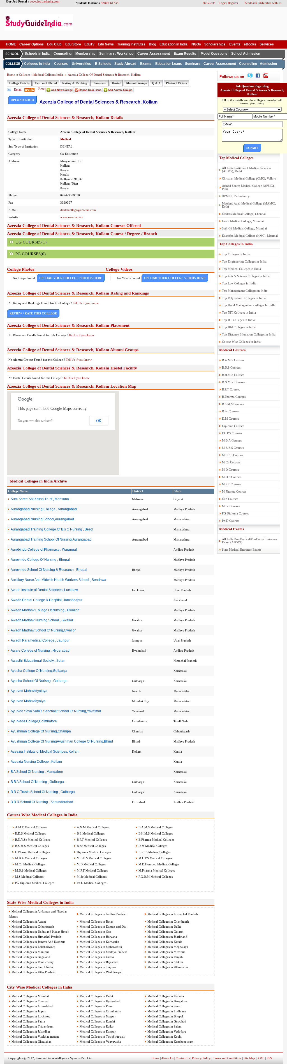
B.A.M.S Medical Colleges (155, 827)
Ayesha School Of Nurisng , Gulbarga (39, 681)
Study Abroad (125, 64)
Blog (152, 44)
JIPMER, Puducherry (235, 196)
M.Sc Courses (231, 506)
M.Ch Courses (231, 462)
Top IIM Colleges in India (239, 327)
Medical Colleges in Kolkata (165, 996)
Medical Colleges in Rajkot (97, 1026)
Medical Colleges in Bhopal (165, 1016)
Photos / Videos (176, 83)
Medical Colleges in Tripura (98, 967)
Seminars (192, 64)
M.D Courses (230, 469)
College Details (19, 83)
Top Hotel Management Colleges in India (248, 305)
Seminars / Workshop (116, 54)
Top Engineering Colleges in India (244, 261)
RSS (269, 1058)
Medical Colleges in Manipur (30, 951)
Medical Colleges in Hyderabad (100, 1001)
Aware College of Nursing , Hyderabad (40, 650)
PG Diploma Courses (235, 513)
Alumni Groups (136, 83)
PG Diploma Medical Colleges (34, 882)
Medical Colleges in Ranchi (97, 1021)
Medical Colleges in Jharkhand (167, 936)
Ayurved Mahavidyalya (28, 701)
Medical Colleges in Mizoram (166, 951)
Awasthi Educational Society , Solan (38, 661)
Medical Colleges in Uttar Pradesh (33, 972)
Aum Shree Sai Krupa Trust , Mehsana (40, 499)
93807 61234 (110, 2)
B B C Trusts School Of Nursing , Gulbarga (43, 792)
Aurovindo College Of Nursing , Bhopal (40, 560)
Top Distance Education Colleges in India (249, 334)
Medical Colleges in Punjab (165, 957)
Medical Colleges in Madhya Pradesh (104, 951)
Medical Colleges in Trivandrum (32, 1026)
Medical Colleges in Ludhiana (166, 1011)
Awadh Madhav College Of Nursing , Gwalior (45, 610)
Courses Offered (46, 83)
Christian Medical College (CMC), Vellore (249, 178)
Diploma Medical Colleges (93, 852)
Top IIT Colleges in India (238, 319)
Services (267, 44)
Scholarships (214, 44)
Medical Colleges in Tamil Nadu (32, 967)
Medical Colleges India (48, 74)
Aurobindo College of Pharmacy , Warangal (44, 549)
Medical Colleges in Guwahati (166, 1021)
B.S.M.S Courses (233, 404)
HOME (11, 44)
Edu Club (54, 44)
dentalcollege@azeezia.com (78, 210)
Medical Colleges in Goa (95, 931)
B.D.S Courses (231, 367)
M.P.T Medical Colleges (92, 870)
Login (222, 2)
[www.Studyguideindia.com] (38, 29)
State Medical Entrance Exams (241, 549)
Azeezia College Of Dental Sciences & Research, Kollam (104, 74)
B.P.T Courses (231, 389)
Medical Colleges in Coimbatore (100, 1011)
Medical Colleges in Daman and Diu (103, 926)
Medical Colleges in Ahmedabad (32, 1006)
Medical (65, 139)
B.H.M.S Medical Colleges (155, 833)
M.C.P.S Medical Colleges (155, 858)
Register (233, 2)
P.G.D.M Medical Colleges (155, 876)
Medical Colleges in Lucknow (30, 1016)
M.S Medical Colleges (28, 876)
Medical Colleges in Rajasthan (99, 962)
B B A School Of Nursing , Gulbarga (37, 782)
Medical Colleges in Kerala (164, 941)
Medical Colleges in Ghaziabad (31, 1041)
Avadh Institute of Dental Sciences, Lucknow (44, 590)
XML (260, 1058)
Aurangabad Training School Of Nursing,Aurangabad (51, 539)
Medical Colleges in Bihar (96, 921)
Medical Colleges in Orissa (97, 957)
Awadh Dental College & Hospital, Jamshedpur (46, 600)
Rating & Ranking (74, 83)
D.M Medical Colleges (152, 845)
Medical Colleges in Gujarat (165, 931)
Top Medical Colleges (236, 158)
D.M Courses (230, 418)
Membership (85, 54)
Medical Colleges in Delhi (164, 926)
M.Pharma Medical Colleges (156, 870)
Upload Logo (22, 100)
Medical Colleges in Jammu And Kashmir (38, 941)
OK (98, 421)
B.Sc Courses (230, 411)
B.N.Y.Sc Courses (233, 382)
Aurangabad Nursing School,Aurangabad (42, 519)
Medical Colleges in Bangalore (167, 1001)
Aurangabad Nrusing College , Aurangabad (44, 509)
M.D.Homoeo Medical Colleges (158, 864)
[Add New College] (59, 92)
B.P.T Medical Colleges (91, 839)
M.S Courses (230, 498)
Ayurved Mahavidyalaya (29, 691)
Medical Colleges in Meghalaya (167, 946)
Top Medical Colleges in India (241, 268)
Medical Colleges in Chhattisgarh (32, 926)
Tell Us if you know (86, 303)
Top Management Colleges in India (244, 290)
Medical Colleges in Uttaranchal (168, 967)
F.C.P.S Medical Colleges (154, 852)
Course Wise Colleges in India (241, 341)
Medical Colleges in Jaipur (28, 1011)
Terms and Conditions (227, 1058)
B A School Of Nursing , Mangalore (37, 772)
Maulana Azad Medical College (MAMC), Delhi (249, 205)
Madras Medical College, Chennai (244, 213)
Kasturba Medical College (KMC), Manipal (250, 235)
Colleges (24, 74)
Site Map (249, 1058)
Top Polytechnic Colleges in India (244, 298)
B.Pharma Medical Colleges (156, 839)
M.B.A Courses (232, 440)
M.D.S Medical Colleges (30, 870)
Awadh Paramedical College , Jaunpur (40, 640)
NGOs (196, 44)
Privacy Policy (201, 1058)
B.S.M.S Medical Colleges (31, 845)
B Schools (103, 64)
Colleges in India (37, 64)
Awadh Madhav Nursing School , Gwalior (42, 620)
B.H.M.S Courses (233, 374)
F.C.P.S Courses (232, 433)
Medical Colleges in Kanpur (98, 1031)
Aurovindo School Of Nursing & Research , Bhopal (49, 570)
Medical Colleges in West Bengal (101, 972)
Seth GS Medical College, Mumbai (244, 228)
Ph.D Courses (230, 520)
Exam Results (185, 54)
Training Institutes (131, 44)
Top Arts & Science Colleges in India (246, 276)
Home (11, 74)
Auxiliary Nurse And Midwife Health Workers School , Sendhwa (58, 580)
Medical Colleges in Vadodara (166, 1031)
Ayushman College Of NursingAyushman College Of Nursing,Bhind (62, 741)
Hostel (116, 83)
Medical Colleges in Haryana (98, 936)
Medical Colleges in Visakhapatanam (35, 1036)
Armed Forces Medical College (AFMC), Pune (248, 187)
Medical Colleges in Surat (163, 1006)
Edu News (106, 44)
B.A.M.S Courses (233, 360)
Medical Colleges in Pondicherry (32, 962)
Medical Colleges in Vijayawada (100, 1041)
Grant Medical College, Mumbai (243, 221)
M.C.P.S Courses (232, 455)
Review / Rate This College (33, 313)
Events (234, 44)
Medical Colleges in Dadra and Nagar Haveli (40, 931)
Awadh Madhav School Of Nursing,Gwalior (43, 630)
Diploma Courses (233, 426)
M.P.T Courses (231, 484)
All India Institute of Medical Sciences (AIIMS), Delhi (246, 169)
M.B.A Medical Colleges (30, 858)
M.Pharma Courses (234, 491)
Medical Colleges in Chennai (29, 1001)
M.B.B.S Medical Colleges (93, 858)
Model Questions (214, 54)
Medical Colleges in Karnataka (99, 941)
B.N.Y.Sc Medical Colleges (32, 839)
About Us (167, 1058)
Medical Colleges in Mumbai (30, 996)
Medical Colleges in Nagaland (30, 957)
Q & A (156, 83)
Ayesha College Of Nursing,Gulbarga (39, 671)
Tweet (41, 88)
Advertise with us (270, 2)
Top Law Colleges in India (239, 283)
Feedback (251, 2)
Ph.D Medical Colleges (91, 882)
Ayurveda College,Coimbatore (34, 721)
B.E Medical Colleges (90, 833)
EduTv (89, 44)
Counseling (62, 54)
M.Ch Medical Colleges (29, 864)
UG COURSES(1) (31, 242)
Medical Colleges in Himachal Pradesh (36, 936)
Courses (61, 64)
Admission (268, 64)
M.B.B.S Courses (233, 447)
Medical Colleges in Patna (28, 1021)
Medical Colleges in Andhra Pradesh (103, 914)
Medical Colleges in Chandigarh (168, 921)
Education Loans (168, 64)
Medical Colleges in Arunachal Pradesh (172, 914)
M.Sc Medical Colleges (91, 876)
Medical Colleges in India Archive (38, 481)
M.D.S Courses (231, 477)
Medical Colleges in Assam (28, 921)
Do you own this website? (35, 421)
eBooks (250, 44)
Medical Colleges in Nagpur (98, 1016)
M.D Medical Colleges (91, 864)
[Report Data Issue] (88, 92)
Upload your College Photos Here (70, 278)
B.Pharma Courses (234, 396)
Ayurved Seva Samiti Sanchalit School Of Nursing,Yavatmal (56, 711)
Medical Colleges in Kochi (164, 1036)
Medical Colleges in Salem (164, 1026)
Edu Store (73, 44)
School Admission (245, 54)
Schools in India (37, 54)
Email (18, 89)
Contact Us (183, 1058)
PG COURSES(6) (30, 254)
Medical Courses (232, 350)
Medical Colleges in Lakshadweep (33, 946)
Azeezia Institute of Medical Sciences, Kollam (45, 751)
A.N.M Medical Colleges (92, 827)
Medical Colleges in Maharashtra (101, 946)
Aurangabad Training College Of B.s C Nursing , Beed (52, 529)
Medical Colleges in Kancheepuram (170, 1041)
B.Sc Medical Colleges (91, 845)
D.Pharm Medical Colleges (32, 852)
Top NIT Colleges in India (239, 312)
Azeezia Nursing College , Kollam (36, 762)
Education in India (173, 44)
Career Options (31, 44)
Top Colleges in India (236, 244)
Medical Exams (231, 529)
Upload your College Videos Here (174, 278)
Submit (252, 148)
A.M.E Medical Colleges (30, 827)
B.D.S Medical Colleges (30, 833)
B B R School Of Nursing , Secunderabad (42, 802)
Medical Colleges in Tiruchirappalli (102, 1036)
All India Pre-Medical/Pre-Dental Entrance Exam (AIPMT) (249, 540)
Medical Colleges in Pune (96, 1006)
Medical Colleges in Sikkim (165, 962)
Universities (81, 64)
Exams (145, 64)
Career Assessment (153, 54)
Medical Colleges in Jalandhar (30, 1031)
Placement (99, 83)
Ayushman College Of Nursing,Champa (41, 731)
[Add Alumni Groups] (118, 92)
